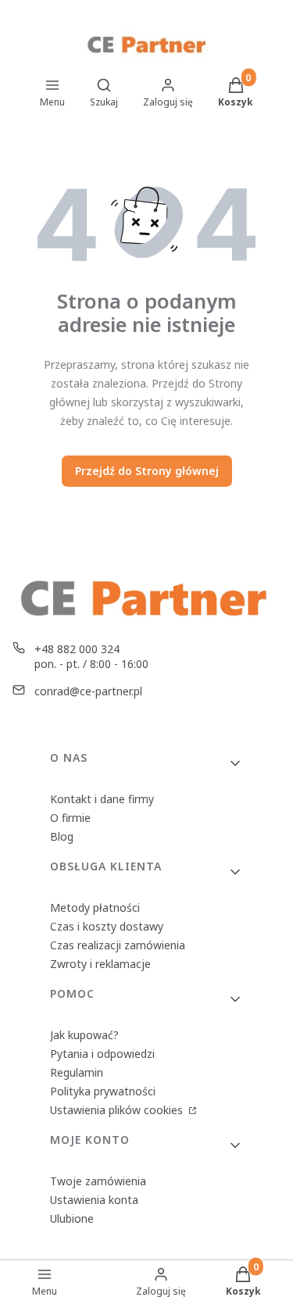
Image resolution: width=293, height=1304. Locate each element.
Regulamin (76, 1072)
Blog (61, 836)
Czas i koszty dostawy (106, 926)
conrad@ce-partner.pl (88, 691)
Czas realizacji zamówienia (117, 945)
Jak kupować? (84, 1034)
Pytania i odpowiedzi (102, 1053)
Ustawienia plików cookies (118, 1109)
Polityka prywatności (102, 1091)
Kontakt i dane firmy (102, 798)
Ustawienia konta (94, 1199)
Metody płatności (95, 907)
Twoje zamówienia (98, 1181)
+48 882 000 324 (77, 648)
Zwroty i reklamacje (100, 963)
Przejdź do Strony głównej (147, 470)
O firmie (70, 817)
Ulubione (72, 1218)
